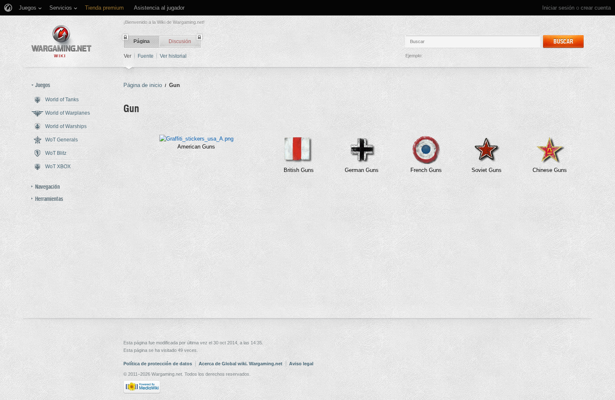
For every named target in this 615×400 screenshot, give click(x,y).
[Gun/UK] (298, 162)
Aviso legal (301, 363)
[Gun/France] (426, 162)
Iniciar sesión (558, 8)
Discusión (180, 41)
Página (141, 41)
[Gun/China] (549, 162)
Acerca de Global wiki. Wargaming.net (240, 363)
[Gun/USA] (196, 139)
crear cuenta (596, 8)
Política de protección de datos (157, 363)
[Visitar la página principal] (61, 41)
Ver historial (173, 56)
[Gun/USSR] (486, 162)
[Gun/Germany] (362, 162)
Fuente (146, 56)
